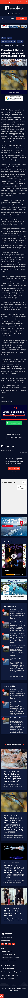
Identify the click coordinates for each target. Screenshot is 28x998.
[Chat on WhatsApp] (14, 423)
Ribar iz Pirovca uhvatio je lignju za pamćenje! (12, 913)
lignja (3, 38)
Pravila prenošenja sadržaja (8, 960)
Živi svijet (20, 41)
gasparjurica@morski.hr (15, 972)
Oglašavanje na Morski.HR (8, 954)
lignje (9, 38)
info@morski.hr (11, 968)
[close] (26, 2)
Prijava (12, 19)
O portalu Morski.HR (6, 951)
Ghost (23, 989)
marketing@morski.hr (13, 975)
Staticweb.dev (14, 991)
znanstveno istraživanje (8, 41)
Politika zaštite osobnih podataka (10, 957)
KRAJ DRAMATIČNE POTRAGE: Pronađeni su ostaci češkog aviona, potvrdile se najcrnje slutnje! (17, 615)
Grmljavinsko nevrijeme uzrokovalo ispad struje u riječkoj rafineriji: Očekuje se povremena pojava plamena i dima (17, 627)
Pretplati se (21, 18)
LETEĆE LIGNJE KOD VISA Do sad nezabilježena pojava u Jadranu (14, 414)
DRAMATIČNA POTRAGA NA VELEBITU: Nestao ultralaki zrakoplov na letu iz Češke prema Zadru (17, 639)
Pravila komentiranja (7, 450)
